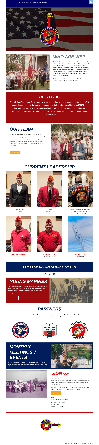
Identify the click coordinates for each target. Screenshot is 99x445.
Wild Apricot (75, 443)
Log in (91, 2)
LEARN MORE (13, 298)
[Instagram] (54, 274)
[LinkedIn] (49, 274)
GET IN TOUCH (56, 393)
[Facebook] (45, 274)
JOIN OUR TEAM (15, 152)
